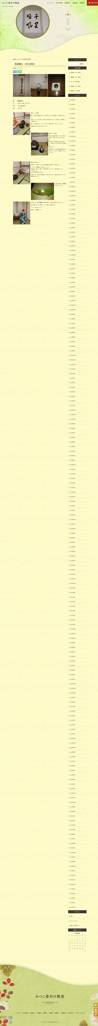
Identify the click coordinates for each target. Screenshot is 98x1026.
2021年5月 (72, 387)
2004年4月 (72, 898)
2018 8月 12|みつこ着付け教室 (7, 6)
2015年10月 (73, 693)
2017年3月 (72, 615)
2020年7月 (72, 433)
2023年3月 (72, 287)
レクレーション (73, 921)
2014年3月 (72, 779)
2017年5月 (72, 606)
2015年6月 (72, 711)
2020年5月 (72, 442)
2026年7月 (72, 104)
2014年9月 (72, 752)
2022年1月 (72, 350)
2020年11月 (73, 414)
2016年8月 (72, 647)
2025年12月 (73, 136)
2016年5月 (72, 661)
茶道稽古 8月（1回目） (75, 77)
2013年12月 (73, 793)
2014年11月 (73, 743)
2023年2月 (72, 291)
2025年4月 (72, 173)
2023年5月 (72, 277)
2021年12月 (73, 355)
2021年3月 (72, 396)
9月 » (85, 951)
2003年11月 (73, 907)
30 (80, 948)
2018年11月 (73, 524)
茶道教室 (75, 3)
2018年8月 (72, 537)
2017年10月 (73, 583)
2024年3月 (72, 232)
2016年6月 (72, 656)
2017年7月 (72, 597)
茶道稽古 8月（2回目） (75, 72)
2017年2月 (72, 620)
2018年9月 (72, 533)
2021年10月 (73, 364)
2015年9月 (72, 697)
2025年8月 (72, 154)
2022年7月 (72, 323)
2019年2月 (72, 510)
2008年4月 (72, 870)
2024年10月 (73, 200)
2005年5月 (72, 893)
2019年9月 (72, 478)
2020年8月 (72, 428)
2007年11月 (73, 875)
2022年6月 (72, 328)
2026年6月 (72, 109)
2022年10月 (73, 309)
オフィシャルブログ (80, 1013)
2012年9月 (72, 834)
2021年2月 (72, 401)
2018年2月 (72, 565)
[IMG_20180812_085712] (21, 96)
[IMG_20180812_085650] (39, 96)
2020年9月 (72, 423)
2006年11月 (73, 884)
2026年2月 (72, 127)
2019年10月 (73, 474)
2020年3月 (72, 451)
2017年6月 (72, 601)
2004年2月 (72, 902)
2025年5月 (72, 168)
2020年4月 (72, 446)
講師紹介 (57, 1013)
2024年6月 (72, 218)
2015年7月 (72, 706)
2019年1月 (72, 515)
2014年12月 (73, 738)
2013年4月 (72, 829)
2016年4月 (72, 665)
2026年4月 (72, 118)
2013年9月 (72, 807)
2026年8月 (72, 100)
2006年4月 (72, 889)
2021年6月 (72, 382)
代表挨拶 (51, 1013)
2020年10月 (73, 419)
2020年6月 (72, 437)
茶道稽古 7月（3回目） (75, 86)
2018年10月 (73, 528)
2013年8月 (72, 811)
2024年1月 (72, 241)
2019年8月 (72, 483)
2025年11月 (73, 141)
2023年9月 (72, 259)
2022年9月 (72, 314)
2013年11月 (73, 797)
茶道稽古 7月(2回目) (75, 90)
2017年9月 (72, 588)
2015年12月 (73, 683)
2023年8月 (72, 264)
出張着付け (68, 3)
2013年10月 (73, 802)
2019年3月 (72, 506)
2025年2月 (72, 182)
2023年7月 (72, 268)
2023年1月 (72, 296)
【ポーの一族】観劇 (74, 81)
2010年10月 (73, 852)
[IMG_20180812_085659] (56, 96)
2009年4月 (72, 861)
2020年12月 (73, 410)
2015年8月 (72, 702)
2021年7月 (72, 378)
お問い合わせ (71, 1013)
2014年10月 (73, 747)
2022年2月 (72, 346)
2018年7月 (72, 542)
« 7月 (69, 951)
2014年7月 (72, 761)
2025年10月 (73, 145)
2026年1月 (72, 131)
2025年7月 (72, 159)
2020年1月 (72, 460)
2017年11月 (73, 578)
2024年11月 (73, 195)
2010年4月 (72, 857)
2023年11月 (73, 250)
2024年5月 (72, 223)
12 (69, 943)
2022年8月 (72, 318)
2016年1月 (72, 679)
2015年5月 (72, 715)
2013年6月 (72, 820)
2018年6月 (72, 547)
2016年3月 (72, 670)
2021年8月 (72, 373)
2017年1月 (72, 624)
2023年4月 (72, 282)
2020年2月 (72, 455)
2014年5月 (72, 770)
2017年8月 (72, 592)
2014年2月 (72, 784)
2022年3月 (72, 341)
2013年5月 (72, 825)
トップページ (50, 3)
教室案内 (83, 3)
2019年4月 (72, 501)
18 (85, 943)
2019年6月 (72, 492)
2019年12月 (73, 464)
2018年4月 (72, 556)
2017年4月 (72, 610)
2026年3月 (72, 122)
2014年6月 (72, 765)
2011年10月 (73, 843)
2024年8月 (72, 209)
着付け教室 (59, 3)
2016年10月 (73, 638)
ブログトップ (77, 60)
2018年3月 (72, 560)
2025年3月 (72, 177)
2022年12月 (73, 300)
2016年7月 (72, 651)
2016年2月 (72, 674)
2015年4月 (72, 720)
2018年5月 (72, 551)
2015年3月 (72, 724)
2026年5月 (72, 113)
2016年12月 (73, 629)
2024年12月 (73, 191)
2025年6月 (72, 163)
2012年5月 (72, 838)
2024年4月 (72, 227)
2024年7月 (72, 214)
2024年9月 (72, 204)
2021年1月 (72, 405)
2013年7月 (72, 816)
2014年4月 (72, 775)
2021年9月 (72, 369)
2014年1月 (72, 788)
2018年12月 (73, 519)
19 (69, 945)
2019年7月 (72, 487)
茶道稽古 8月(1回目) (25, 63)
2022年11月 (73, 305)
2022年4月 (72, 337)
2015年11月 (73, 688)
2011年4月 (72, 848)
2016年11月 (73, 633)
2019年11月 (73, 469)
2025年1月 (72, 186)
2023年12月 (73, 246)
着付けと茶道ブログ (74, 925)
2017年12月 (73, 574)
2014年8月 (72, 756)
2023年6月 (72, 273)
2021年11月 (73, 360)
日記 (71, 916)
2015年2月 (72, 729)
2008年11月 (73, 866)
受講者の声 (63, 1013)
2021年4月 (72, 391)
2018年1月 (72, 569)
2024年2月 (72, 236)
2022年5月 (72, 332)
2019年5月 (72, 496)
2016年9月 (72, 642)
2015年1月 (72, 734)
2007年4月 (72, 880)
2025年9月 (72, 150)
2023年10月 (73, 255)
